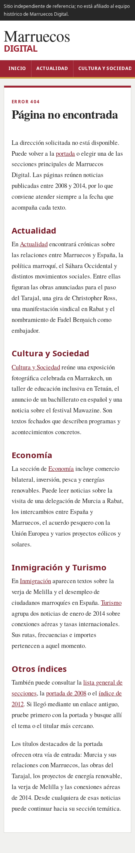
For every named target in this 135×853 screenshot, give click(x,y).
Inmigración (35, 580)
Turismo (111, 602)
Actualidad (52, 68)
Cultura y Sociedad (36, 367)
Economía (61, 468)
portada (65, 153)
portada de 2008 (66, 693)
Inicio (17, 68)
